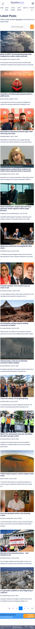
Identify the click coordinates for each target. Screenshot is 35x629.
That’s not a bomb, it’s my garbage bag (14, 398)
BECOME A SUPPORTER (30, 615)
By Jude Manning (5, 595)
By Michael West (4, 136)
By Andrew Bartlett (5, 328)
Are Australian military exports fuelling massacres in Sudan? (14, 324)
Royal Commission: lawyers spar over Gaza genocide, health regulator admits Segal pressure (15, 208)
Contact (31, 626)
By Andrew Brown (5, 439)
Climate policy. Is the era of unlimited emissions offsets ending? (13, 362)
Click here (19, 19)
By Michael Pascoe (5, 251)
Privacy (32, 627)
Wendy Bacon (15, 213)
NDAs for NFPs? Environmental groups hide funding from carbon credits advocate (16, 55)
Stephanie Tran (4, 213)
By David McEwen (5, 366)
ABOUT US (25, 7)
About (26, 626)
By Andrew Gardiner (5, 290)
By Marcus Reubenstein (6, 518)
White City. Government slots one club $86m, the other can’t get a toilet (16, 435)
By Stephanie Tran (5, 59)
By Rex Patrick (4, 99)
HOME (1, 7)
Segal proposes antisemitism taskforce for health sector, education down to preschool (15, 170)
